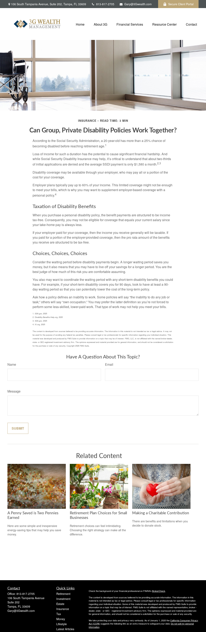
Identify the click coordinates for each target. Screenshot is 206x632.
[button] (80, 24)
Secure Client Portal (181, 4)
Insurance (62, 609)
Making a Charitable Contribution (160, 513)
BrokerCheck (158, 590)
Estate (60, 604)
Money (60, 619)
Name (11, 364)
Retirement (63, 594)
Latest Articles (65, 629)
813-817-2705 (105, 4)
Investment (63, 599)
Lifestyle (61, 624)
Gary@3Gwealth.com (138, 4)
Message (14, 391)
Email (109, 364)
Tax (58, 614)
